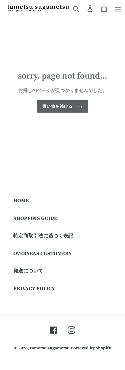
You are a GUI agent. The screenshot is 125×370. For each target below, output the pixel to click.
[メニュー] (118, 8)
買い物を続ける (57, 106)
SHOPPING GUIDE (35, 218)
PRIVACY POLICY (34, 288)
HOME (21, 200)
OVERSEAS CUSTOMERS (42, 253)
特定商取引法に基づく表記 (43, 235)
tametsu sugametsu (50, 348)
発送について (28, 270)
